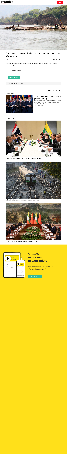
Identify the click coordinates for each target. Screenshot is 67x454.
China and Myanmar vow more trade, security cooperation (23, 241)
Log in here (20, 83)
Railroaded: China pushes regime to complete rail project (23, 200)
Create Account (14, 77)
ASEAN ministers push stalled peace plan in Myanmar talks (23, 158)
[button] (53, 59)
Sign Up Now (35, 276)
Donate (60, 2)
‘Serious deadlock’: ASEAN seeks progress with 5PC (47, 97)
